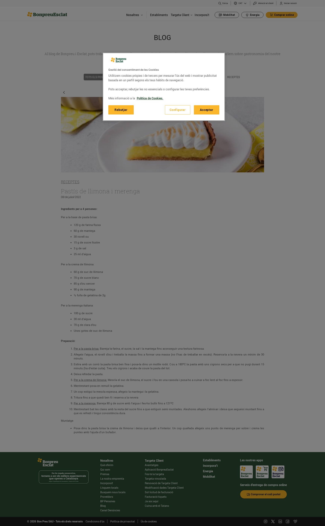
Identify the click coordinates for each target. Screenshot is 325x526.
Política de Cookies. (150, 98)
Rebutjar (121, 110)
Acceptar (206, 110)
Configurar (178, 110)
